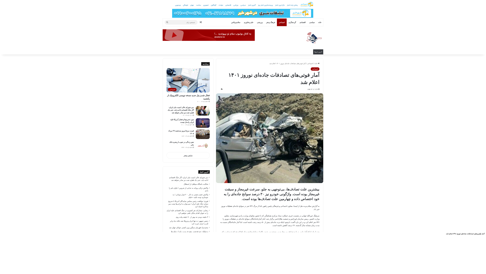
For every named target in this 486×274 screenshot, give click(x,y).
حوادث (221, 5)
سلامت (198, 5)
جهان (192, 5)
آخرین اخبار (252, 5)
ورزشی (235, 5)
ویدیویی (178, 5)
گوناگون (213, 5)
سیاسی (243, 5)
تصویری (206, 5)
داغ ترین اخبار (280, 5)
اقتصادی (228, 5)
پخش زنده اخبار (292, 5)
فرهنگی (185, 5)
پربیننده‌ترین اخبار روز (265, 5)
